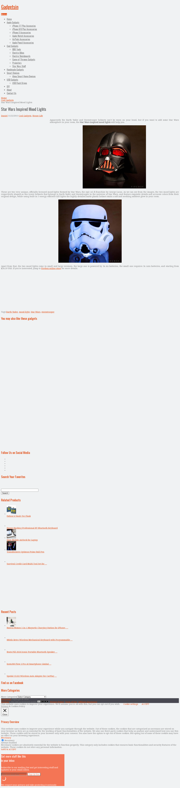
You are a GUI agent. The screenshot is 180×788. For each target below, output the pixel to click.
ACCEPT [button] (145, 704)
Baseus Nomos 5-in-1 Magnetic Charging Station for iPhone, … (37, 628)
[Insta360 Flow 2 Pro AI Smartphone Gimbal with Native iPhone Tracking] (11, 662)
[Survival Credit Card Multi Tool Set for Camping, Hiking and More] (11, 561)
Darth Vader (12, 312)
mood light (24, 312)
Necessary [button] (6, 738)
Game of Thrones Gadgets (23, 59)
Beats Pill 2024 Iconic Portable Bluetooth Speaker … (32, 652)
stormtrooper (47, 312)
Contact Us (11, 93)
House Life (37, 116)
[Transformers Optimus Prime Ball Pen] (11, 549)
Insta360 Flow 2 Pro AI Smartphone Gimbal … (29, 664)
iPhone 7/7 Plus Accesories (24, 26)
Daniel (4, 116)
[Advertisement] (24, 138)
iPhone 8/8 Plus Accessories (24, 29)
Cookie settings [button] (130, 704)
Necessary (9, 740)
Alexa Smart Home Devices (24, 76)
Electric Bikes (18, 52)
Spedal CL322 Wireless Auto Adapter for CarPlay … (32, 676)
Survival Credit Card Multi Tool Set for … (27, 564)
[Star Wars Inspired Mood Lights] (114, 188)
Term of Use (71, 702)
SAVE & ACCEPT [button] (8, 749)
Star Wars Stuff (19, 66)
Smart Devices (13, 73)
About (9, 89)
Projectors (17, 63)
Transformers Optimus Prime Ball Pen (25, 552)
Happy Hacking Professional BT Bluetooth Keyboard (32, 528)
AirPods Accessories (21, 39)
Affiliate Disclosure (87, 702)
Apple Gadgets (13, 22)
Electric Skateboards (21, 56)
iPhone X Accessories (21, 32)
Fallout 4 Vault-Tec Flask (19, 516)
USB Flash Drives (19, 83)
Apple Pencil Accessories (23, 42)
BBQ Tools (16, 49)
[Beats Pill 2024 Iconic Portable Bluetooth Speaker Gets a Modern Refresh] (11, 650)
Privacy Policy (57, 702)
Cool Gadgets (12, 46)
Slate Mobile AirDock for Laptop (22, 540)
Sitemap (5, 702)
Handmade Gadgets (15, 69)
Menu (4, 14)
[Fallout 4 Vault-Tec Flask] (11, 514)
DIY (8, 86)
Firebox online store (51, 268)
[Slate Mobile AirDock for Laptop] (11, 538)
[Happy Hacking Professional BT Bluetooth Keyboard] (11, 526)
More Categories (9, 697)
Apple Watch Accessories (23, 36)
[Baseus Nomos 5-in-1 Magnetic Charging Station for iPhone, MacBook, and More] (11, 625)
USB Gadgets (12, 79)
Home (9, 19)
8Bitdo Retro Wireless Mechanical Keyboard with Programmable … (40, 640)
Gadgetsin (9, 6)
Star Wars (35, 312)
